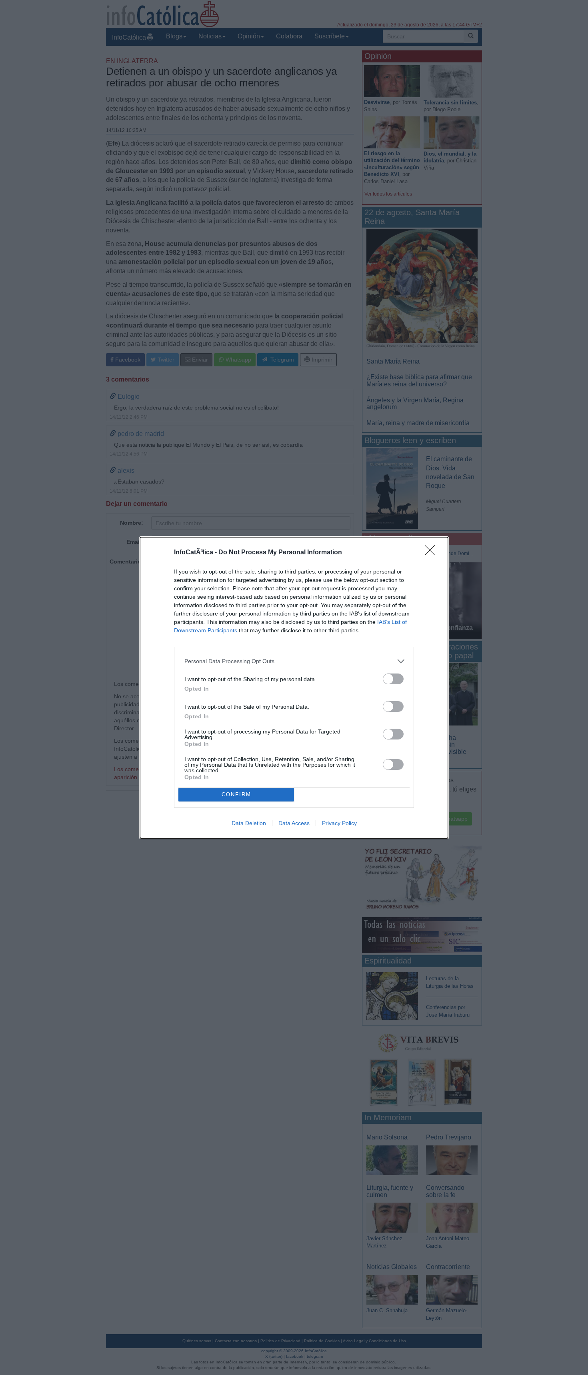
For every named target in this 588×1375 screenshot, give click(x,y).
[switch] (393, 679)
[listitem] (294, 661)
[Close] (432, 552)
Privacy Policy (339, 823)
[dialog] (294, 687)
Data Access (294, 823)
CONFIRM (236, 794)
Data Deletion (249, 823)
